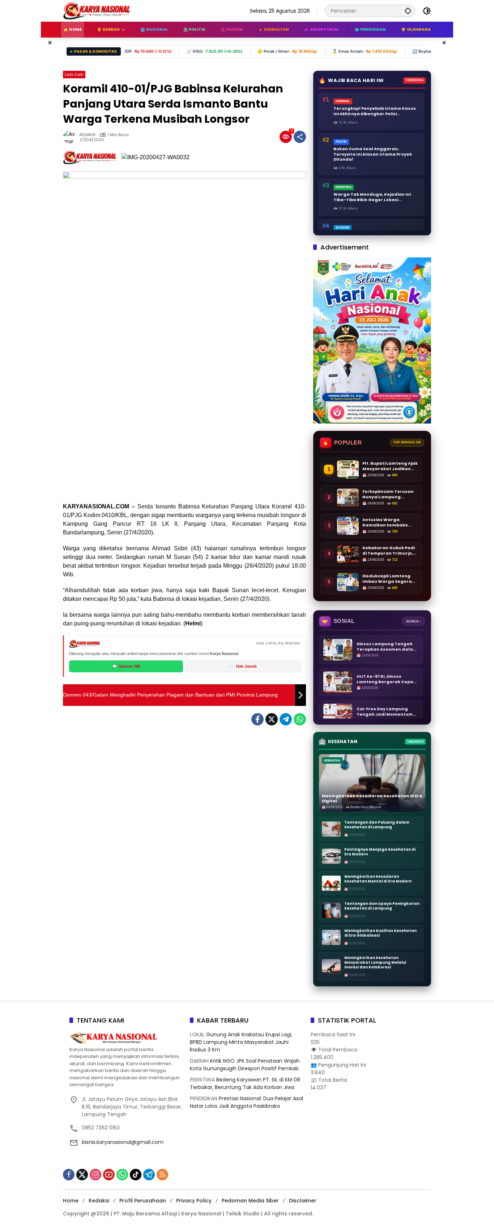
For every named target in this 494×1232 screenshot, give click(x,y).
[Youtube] (109, 1174)
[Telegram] (286, 719)
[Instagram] (95, 1174)
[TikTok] (135, 1174)
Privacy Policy (194, 1200)
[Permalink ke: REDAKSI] (71, 136)
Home (70, 1200)
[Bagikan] (300, 137)
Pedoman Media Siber (250, 1200)
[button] (408, 11)
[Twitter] (271, 719)
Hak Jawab (243, 666)
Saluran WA (126, 666)
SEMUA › (413, 621)
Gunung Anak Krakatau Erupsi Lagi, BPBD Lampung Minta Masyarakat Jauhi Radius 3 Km (241, 1042)
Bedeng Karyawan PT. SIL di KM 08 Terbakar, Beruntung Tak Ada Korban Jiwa (245, 1083)
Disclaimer (302, 1200)
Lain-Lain (74, 74)
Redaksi (99, 1200)
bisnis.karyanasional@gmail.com (122, 1142)
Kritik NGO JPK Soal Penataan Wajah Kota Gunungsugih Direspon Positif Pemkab (245, 1064)
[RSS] (162, 1174)
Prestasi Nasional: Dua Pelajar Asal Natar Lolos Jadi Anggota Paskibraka (246, 1102)
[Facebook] (257, 719)
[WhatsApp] (300, 719)
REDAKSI (87, 135)
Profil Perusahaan (142, 1200)
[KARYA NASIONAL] (96, 10)
